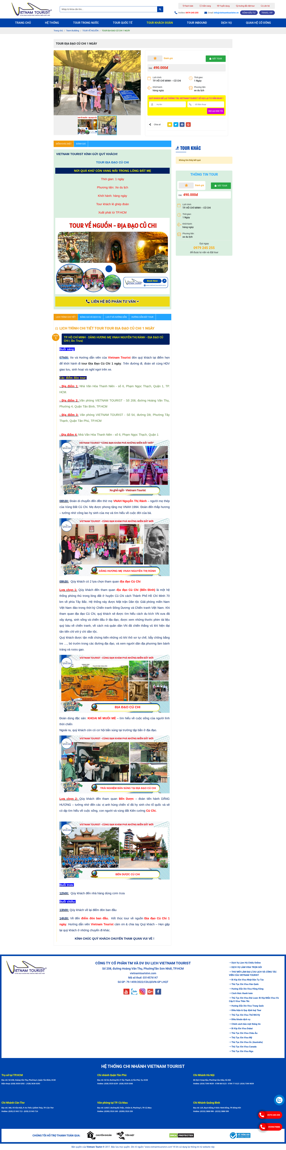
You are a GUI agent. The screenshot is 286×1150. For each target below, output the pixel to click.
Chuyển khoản (104, 1135)
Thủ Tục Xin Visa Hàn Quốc (245, 984)
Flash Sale (188, 6)
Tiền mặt (129, 1135)
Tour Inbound (197, 22)
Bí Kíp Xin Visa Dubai (242, 1028)
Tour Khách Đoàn (160, 22)
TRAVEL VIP (267, 12)
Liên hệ (266, 6)
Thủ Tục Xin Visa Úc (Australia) (247, 1042)
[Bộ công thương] (257, 1135)
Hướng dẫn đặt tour (246, 6)
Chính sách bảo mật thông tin (246, 1024)
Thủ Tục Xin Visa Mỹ (241, 1037)
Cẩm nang (206, 6)
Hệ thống (52, 22)
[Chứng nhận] (197, 1135)
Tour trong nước (86, 22)
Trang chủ (23, 22)
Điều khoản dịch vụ (240, 1019)
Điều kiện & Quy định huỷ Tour (246, 1010)
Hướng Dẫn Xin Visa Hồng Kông (247, 988)
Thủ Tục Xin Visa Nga (242, 1051)
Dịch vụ (226, 22)
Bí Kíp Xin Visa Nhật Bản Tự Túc (247, 979)
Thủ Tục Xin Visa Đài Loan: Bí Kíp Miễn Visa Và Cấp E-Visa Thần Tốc (254, 1000)
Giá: (150, 68)
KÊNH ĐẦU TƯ (248, 12)
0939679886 (274, 1127)
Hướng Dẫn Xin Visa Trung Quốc (247, 1005)
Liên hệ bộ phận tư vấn (113, 301)
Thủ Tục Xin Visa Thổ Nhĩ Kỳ (245, 1015)
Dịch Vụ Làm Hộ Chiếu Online (246, 962)
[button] (138, 53)
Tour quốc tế (122, 22)
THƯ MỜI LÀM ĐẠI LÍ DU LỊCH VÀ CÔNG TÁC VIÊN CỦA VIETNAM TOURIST (253, 973)
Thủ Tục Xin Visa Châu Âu (244, 1033)
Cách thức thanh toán (242, 993)
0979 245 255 (273, 1115)
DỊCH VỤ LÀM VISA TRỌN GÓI (246, 967)
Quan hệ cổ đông (258, 22)
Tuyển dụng (224, 6)
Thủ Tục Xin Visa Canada (244, 1046)
